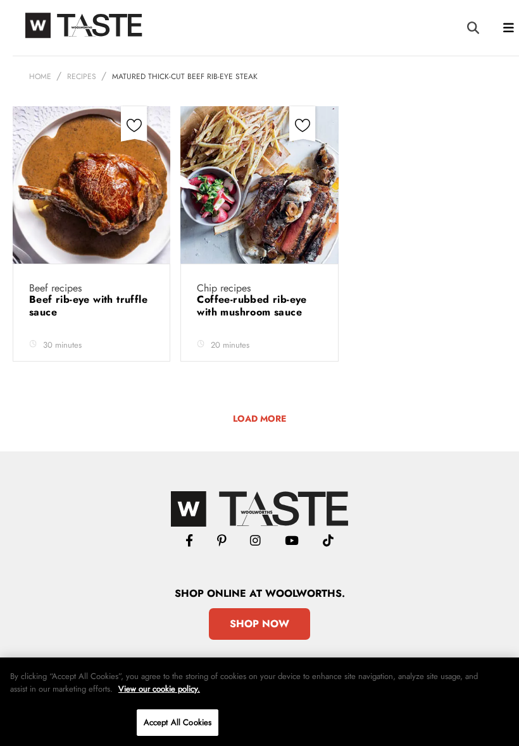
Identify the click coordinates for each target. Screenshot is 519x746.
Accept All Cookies (177, 722)
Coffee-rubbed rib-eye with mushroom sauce (251, 305)
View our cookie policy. (159, 689)
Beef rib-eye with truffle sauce (88, 305)
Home (40, 76)
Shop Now (259, 623)
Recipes (81, 76)
